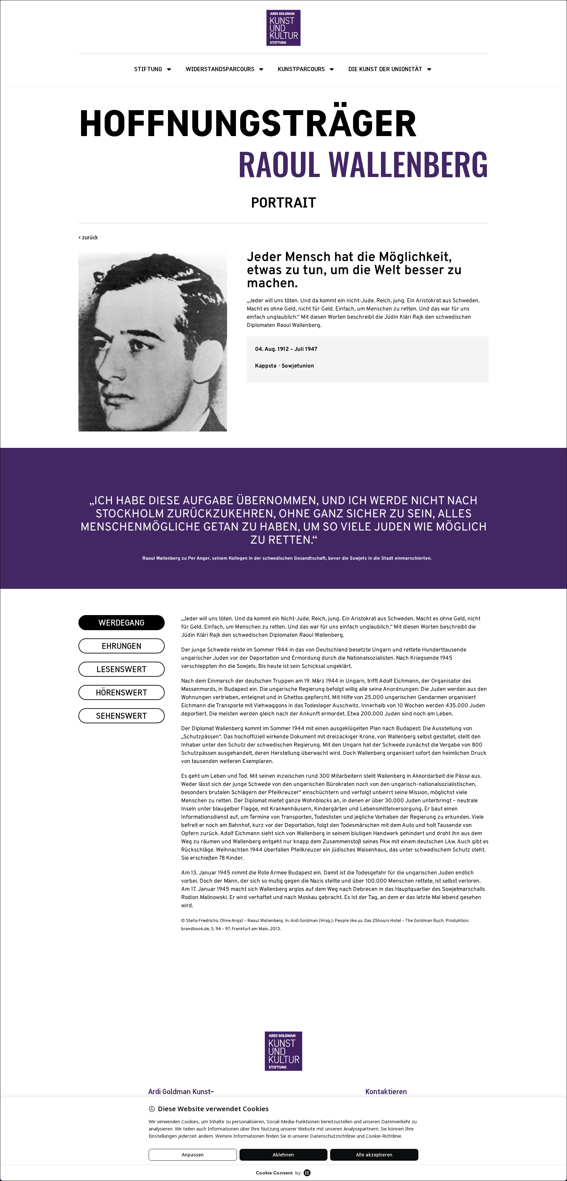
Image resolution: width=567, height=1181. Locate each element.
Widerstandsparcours (220, 69)
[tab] (121, 622)
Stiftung (148, 69)
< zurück (88, 238)
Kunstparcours (301, 69)
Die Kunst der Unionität (385, 69)
